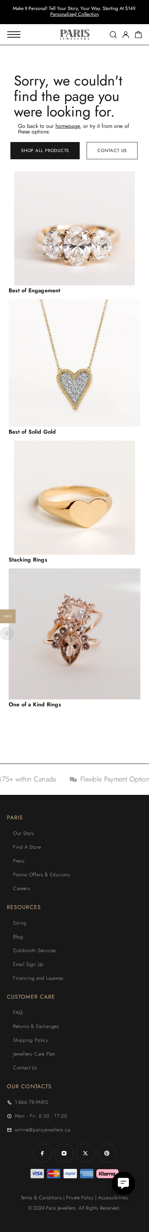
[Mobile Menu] (14, 34)
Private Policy (80, 1197)
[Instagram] (63, 1153)
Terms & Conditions (41, 1197)
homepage (67, 126)
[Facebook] (42, 1153)
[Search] (113, 34)
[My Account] (125, 34)
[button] (68, 17)
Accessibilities (113, 1197)
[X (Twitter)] (85, 1153)
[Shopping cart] (138, 36)
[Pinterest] (106, 1153)
